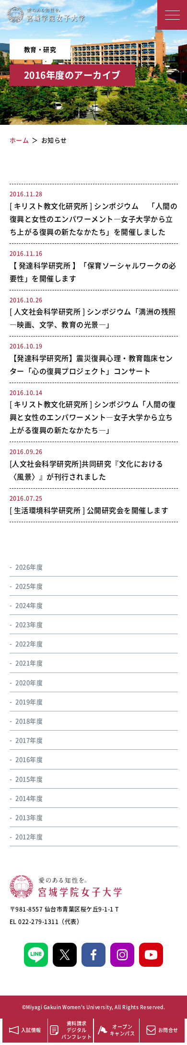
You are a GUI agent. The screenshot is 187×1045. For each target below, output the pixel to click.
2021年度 (29, 662)
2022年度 (29, 643)
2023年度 (29, 624)
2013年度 (29, 817)
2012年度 (29, 836)
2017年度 (29, 740)
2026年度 (29, 566)
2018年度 (29, 720)
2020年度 (29, 682)
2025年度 (29, 585)
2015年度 (29, 778)
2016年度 (29, 759)
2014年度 (29, 798)
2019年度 (29, 701)
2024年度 (29, 605)
